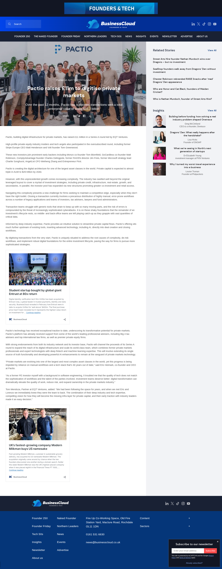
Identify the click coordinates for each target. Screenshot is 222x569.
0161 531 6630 (95, 534)
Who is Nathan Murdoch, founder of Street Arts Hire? (182, 99)
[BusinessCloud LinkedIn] (193, 24)
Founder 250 (22, 36)
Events (154, 36)
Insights (141, 36)
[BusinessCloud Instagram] (209, 24)
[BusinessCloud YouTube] (214, 24)
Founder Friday (70, 36)
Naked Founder (66, 518)
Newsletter (169, 36)
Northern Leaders (95, 36)
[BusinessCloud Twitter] (198, 24)
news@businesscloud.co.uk (103, 542)
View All (212, 50)
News (128, 36)
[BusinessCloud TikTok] (204, 24)
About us (202, 36)
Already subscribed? (194, 563)
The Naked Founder (46, 36)
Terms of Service (185, 558)
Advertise (187, 36)
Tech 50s (116, 36)
